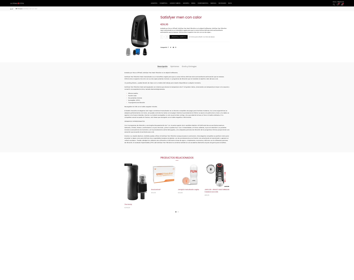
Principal (19, 8)
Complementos (203, 3)
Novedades (222, 3)
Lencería (186, 3)
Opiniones (174, 66)
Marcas (213, 3)
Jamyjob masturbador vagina (188, 189)
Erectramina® (156, 189)
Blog (230, 3)
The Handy (128, 204)
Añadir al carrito (178, 37)
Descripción (162, 66)
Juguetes (154, 3)
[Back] (11, 9)
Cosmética (163, 3)
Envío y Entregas (189, 66)
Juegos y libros (175, 3)
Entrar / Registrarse (338, 1)
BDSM (193, 3)
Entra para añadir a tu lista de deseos (203, 37)
